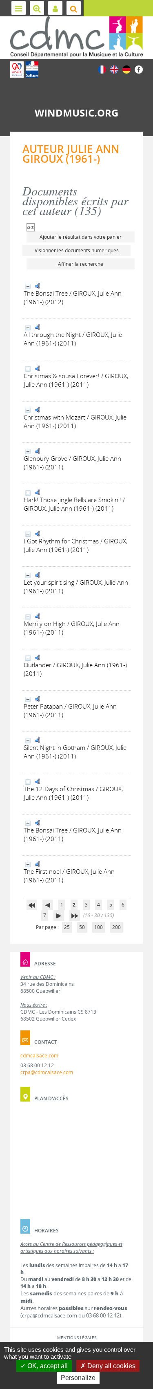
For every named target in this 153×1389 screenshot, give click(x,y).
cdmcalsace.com (39, 1055)
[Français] (102, 68)
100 (98, 927)
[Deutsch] (126, 68)
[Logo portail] (76, 36)
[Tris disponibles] (31, 226)
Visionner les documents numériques (77, 250)
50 (82, 927)
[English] (114, 68)
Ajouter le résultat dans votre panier (81, 236)
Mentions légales (76, 1337)
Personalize (78, 1377)
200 (116, 927)
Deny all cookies (110, 1365)
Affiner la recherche (80, 263)
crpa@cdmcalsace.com (46, 1072)
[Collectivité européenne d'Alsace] (17, 69)
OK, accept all (47, 1365)
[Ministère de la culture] (32, 69)
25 (67, 927)
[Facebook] (139, 68)
